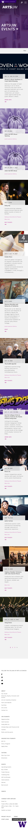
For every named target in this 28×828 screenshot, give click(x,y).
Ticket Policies (5, 772)
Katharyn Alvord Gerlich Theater (13, 217)
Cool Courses (5, 722)
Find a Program (5, 743)
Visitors (4, 752)
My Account (4, 785)
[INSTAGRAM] (2, 677)
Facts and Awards (6, 702)
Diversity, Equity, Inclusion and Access (10, 696)
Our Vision (4, 693)
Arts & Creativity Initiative (8, 700)
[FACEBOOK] (1, 674)
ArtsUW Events (8, 27)
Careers (3, 729)
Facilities (3, 705)
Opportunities (5, 719)
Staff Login (5, 819)
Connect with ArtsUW (8, 798)
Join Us (3, 741)
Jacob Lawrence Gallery (11, 139)
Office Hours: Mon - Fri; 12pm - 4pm (10, 806)
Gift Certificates (5, 777)
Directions (4, 758)
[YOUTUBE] (2, 683)
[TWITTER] (2, 680)
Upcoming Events (6, 767)
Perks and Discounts (7, 732)
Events (3, 764)
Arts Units (4, 707)
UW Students (5, 716)
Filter (25, 50)
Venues (3, 782)
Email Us (3, 801)
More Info (8, 99)
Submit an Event (6, 810)
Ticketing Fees (5, 774)
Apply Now (4, 746)
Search (3, 791)
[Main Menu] (25, 3)
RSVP (6, 329)
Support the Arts (18, 819)
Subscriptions (5, 780)
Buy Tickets (8, 222)
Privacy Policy (6, 816)
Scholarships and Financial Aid (10, 727)
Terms (16, 816)
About (3, 691)
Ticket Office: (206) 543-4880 (9, 804)
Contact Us (4, 710)
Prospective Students (8, 738)
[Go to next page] (17, 647)
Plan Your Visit (5, 755)
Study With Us (5, 724)
